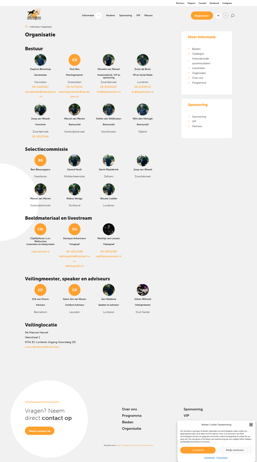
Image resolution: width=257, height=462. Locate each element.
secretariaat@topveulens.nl (40, 94)
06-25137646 (40, 136)
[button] (251, 424)
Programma (199, 82)
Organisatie (199, 73)
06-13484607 (40, 86)
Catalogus (198, 53)
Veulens (110, 15)
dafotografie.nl (74, 265)
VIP (138, 15)
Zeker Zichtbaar (122, 445)
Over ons (197, 77)
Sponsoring (125, 15)
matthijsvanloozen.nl (109, 256)
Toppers (191, 3)
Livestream (198, 68)
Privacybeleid (221, 458)
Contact (202, 3)
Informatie (88, 15)
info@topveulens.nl (109, 91)
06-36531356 (108, 251)
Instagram (227, 3)
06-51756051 (74, 86)
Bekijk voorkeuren (235, 450)
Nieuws (148, 15)
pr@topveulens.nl (143, 91)
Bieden (196, 48)
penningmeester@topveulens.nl (74, 94)
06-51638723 (142, 86)
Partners (180, 3)
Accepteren (198, 450)
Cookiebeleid (209, 458)
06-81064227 (108, 86)
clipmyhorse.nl (40, 251)
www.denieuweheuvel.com (42, 346)
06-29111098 (74, 251)
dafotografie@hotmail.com (74, 259)
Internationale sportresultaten (201, 61)
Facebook (214, 3)
